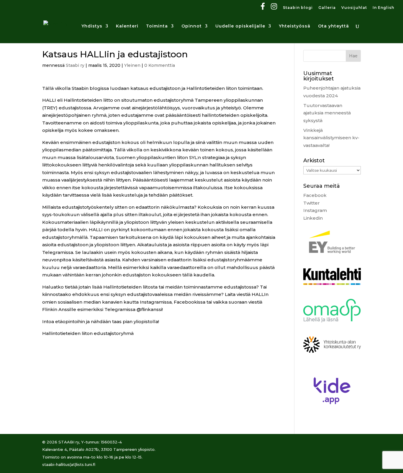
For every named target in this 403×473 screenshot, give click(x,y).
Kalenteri (127, 26)
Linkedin (313, 218)
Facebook (315, 195)
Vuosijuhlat (354, 8)
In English (383, 8)
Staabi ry (75, 65)
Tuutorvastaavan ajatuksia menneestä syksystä (327, 113)
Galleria (327, 8)
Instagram (315, 210)
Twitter (311, 203)
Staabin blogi (298, 8)
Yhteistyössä (294, 26)
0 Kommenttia (159, 65)
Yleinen (132, 65)
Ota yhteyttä (333, 26)
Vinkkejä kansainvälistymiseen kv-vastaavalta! (331, 137)
